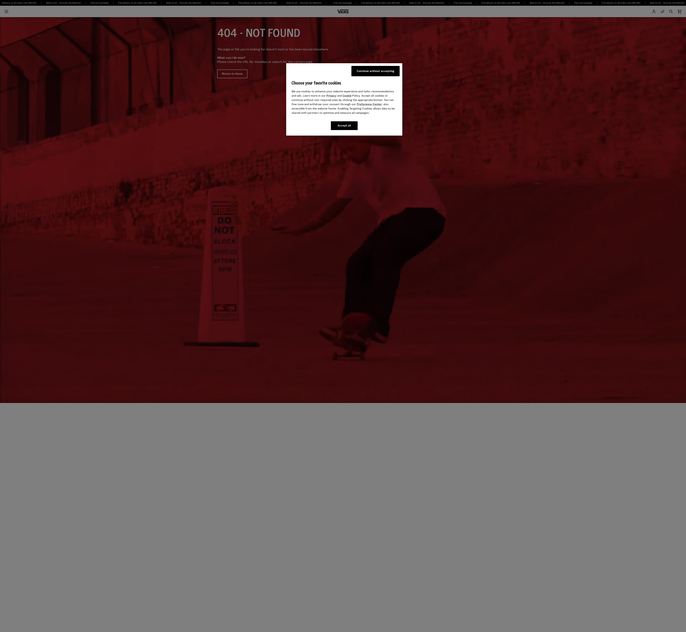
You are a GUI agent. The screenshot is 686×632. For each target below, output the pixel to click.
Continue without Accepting (375, 71)
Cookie (347, 96)
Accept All (344, 125)
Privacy (331, 96)
